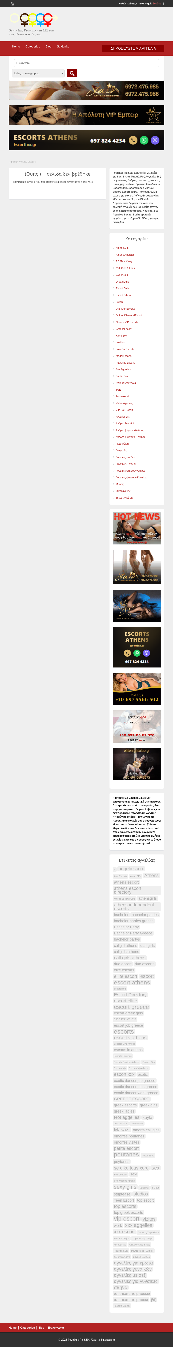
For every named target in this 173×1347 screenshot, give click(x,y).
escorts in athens (128, 1050)
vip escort (126, 1218)
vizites (149, 1219)
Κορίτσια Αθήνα (121, 1238)
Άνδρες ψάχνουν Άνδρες (129, 430)
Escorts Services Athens (126, 1062)
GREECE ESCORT (131, 1099)
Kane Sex (121, 335)
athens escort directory (127, 890)
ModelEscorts (123, 356)
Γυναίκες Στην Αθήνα (148, 1232)
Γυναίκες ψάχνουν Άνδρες (130, 470)
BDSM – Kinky (124, 261)
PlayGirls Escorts (125, 362)
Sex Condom (120, 1174)
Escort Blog (120, 988)
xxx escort (124, 1231)
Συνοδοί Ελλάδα (141, 1257)
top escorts (125, 1206)
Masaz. (122, 1129)
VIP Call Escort (124, 410)
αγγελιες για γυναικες (136, 1281)
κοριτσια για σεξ (122, 1306)
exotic (143, 1074)
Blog (48, 46)
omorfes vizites (126, 1142)
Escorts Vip (120, 1068)
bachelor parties (145, 915)
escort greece (131, 1007)
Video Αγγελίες (124, 403)
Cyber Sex (122, 274)
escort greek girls (128, 1013)
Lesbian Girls (120, 1123)
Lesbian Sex (137, 1123)
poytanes (121, 1162)
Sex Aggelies (123, 369)
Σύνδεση (157, 3)
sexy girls (125, 1186)
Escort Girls (122, 288)
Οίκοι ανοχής (123, 491)
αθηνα (120, 1287)
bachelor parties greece (134, 921)
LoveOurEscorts (125, 349)
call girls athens (130, 957)
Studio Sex (122, 376)
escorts (124, 1031)
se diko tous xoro (131, 1168)
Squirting (144, 1188)
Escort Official (123, 295)
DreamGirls (122, 281)
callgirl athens (125, 946)
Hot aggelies (126, 1117)
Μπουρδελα (120, 1244)
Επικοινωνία (56, 1327)
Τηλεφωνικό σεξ (124, 497)
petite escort (126, 1148)
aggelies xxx (131, 868)
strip (155, 1187)
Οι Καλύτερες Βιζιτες (139, 1244)
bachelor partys (127, 939)
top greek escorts (128, 1212)
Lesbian (120, 342)
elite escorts (124, 970)
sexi (133, 1174)
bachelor (121, 915)
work (118, 1226)
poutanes (126, 1154)
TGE (118, 389)
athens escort (126, 882)
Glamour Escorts (125, 308)
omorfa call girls (146, 1130)
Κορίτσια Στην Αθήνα (142, 1238)
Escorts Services (123, 1056)
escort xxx (124, 1074)
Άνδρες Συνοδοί (125, 423)
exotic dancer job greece (134, 1081)
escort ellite (125, 1000)
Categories (33, 46)
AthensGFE (122, 247)
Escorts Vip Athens (138, 1068)
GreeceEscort (123, 329)
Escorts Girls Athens (124, 1043)
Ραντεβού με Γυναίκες (142, 1251)
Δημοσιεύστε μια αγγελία (133, 48)
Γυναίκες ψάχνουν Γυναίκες (131, 477)
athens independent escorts (134, 906)
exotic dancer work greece (136, 1093)
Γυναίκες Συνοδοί (126, 464)
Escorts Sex (148, 1062)
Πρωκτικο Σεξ (121, 1251)
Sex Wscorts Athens (124, 1180)
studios (141, 1194)
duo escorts (144, 964)
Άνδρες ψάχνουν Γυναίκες (130, 437)
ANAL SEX (135, 876)
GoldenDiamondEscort (129, 315)
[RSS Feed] (12, 3)
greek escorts (125, 1105)
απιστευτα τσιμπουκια (132, 1293)
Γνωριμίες (121, 450)
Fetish (119, 302)
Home (16, 46)
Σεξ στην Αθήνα (122, 1257)
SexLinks (63, 46)
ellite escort (125, 976)
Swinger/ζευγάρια (126, 383)
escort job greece (128, 1025)
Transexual (122, 396)
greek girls (148, 1105)
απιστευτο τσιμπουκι (131, 1300)
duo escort (123, 964)
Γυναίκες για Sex (125, 457)
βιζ (153, 1300)
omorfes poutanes (129, 1136)
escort (147, 976)
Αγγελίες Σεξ (123, 416)
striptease (122, 1194)
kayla (147, 1117)
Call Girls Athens (125, 268)
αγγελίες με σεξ (130, 1275)
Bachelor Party (126, 927)
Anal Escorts (120, 876)
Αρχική (13, 161)
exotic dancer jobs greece (135, 1087)
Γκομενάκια (122, 443)
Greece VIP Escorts (127, 322)
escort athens (132, 982)
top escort (145, 1200)
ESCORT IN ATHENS (125, 1019)
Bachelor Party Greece (133, 933)
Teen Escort (124, 1200)
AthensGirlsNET (125, 254)
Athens (151, 875)
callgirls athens (126, 952)
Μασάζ (119, 484)
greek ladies (124, 1111)
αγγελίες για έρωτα (133, 1263)
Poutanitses (148, 1155)
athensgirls (147, 898)
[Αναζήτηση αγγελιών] (72, 73)
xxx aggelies (138, 1225)
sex (155, 1167)
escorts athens (130, 1037)
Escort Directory (130, 994)
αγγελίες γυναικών (133, 1269)
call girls (147, 945)
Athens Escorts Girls (124, 899)
